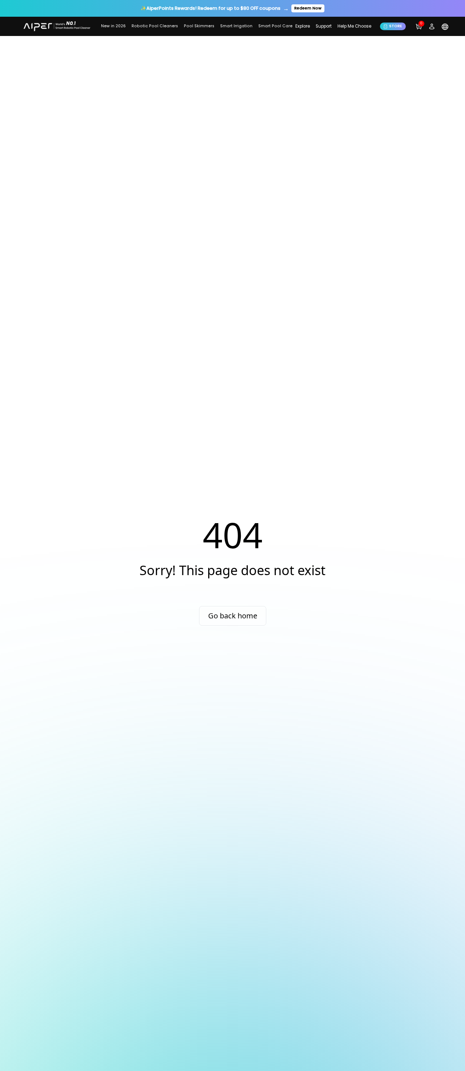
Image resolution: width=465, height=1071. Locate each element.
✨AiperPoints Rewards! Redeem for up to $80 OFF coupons (210, 8)
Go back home (232, 616)
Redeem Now (308, 8)
